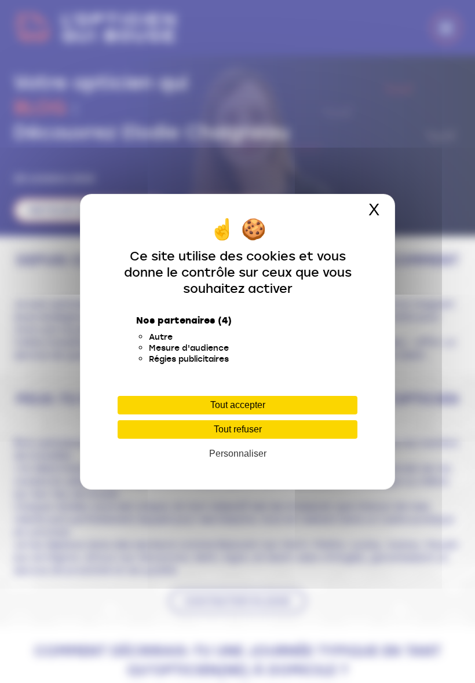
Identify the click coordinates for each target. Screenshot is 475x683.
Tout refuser (238, 429)
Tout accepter (237, 405)
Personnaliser (237, 453)
